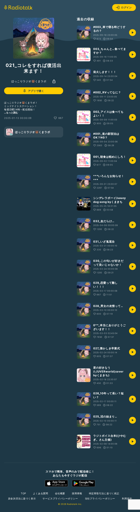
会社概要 (60, 493)
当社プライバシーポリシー (100, 498)
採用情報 (77, 493)
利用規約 (127, 498)
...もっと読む (11, 112)
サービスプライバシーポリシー (60, 498)
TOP (23, 493)
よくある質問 (40, 493)
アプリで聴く (36, 90)
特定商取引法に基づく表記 (104, 493)
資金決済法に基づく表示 (22, 498)
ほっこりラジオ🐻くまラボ (28, 81)
